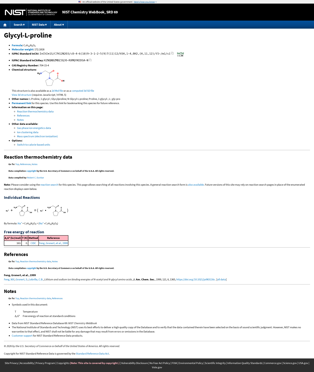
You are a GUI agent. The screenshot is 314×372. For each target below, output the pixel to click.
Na (20, 223)
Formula (17, 45)
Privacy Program (45, 363)
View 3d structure (22, 95)
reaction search (49, 184)
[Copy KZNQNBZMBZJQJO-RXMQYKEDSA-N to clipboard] (90, 60)
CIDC (33, 243)
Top (17, 164)
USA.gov (303, 363)
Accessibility (27, 363)
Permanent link (21, 103)
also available (196, 184)
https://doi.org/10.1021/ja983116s (195, 279)
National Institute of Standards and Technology (31, 12)
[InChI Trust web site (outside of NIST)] (180, 56)
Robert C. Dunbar (35, 177)
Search (18, 24)
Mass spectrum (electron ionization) (37, 136)
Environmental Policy (191, 363)
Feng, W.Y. (9, 279)
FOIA (174, 363)
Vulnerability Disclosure (134, 363)
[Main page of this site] (5, 25)
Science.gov (290, 363)
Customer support (22, 335)
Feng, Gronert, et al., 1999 (53, 243)
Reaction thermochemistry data (35, 111)
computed (77, 90)
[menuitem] (5, 25)
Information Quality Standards (244, 363)
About (58, 24)
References (23, 115)
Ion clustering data (27, 132)
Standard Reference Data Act (92, 353)
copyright (31, 170)
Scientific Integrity (215, 363)
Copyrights (63, 363)
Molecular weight (22, 49)
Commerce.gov (272, 363)
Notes (20, 120)
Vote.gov (157, 367)
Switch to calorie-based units (33, 144)
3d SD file (89, 90)
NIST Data (38, 24)
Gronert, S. (22, 279)
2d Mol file (57, 90)
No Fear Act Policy (159, 363)
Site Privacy (11, 363)
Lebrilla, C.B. (36, 279)
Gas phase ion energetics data (34, 128)
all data (221, 279)
